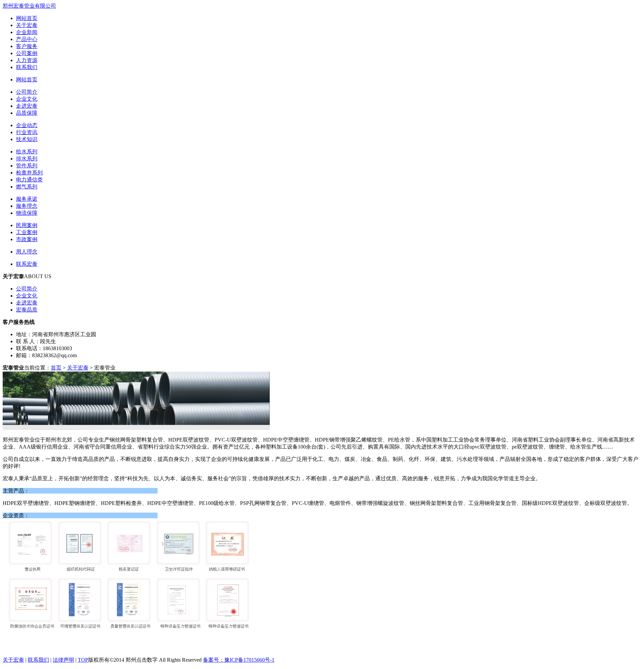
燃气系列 (26, 186)
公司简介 (26, 92)
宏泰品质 (26, 309)
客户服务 (26, 46)
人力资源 (26, 60)
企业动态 (26, 125)
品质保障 (26, 113)
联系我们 (26, 67)
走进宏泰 (26, 106)
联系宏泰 (26, 264)
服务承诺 (26, 199)
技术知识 (26, 139)
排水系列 (26, 158)
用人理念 (26, 251)
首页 (56, 368)
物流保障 (26, 213)
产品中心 (26, 39)
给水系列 (26, 151)
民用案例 (26, 225)
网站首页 (26, 18)
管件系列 (26, 165)
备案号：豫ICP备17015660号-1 (238, 660)
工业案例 (26, 232)
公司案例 (26, 53)
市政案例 (26, 239)
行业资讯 (26, 132)
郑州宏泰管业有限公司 (29, 6)
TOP (83, 660)
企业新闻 (26, 32)
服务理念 (26, 206)
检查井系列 (29, 172)
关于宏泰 (26, 25)
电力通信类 (29, 179)
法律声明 (63, 660)
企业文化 (26, 99)
